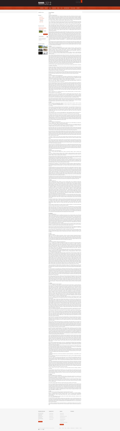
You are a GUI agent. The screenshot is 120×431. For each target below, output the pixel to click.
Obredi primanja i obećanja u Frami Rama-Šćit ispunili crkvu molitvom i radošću (42, 28)
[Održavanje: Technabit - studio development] (41, 429)
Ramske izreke (41, 36)
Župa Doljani (51, 413)
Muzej (58, 8)
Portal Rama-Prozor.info (64, 416)
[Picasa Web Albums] (79, 2)
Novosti (46, 8)
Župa (61, 8)
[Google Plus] (78, 2)
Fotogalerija (73, 8)
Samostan (54, 8)
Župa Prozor (51, 416)
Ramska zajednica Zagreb (64, 422)
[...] (38, 419)
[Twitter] (77, 2)
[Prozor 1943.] (45, 53)
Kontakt (78, 8)
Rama (50, 8)
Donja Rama (41, 20)
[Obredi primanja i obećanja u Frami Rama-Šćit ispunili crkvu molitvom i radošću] (41, 31)
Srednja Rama (41, 19)
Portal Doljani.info (63, 419)
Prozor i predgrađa (41, 18)
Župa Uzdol (51, 419)
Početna (41, 8)
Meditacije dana (66, 8)
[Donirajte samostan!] (81, 1)
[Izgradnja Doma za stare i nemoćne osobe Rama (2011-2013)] (45, 46)
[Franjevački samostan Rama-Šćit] (40, 46)
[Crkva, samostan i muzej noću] (40, 53)
